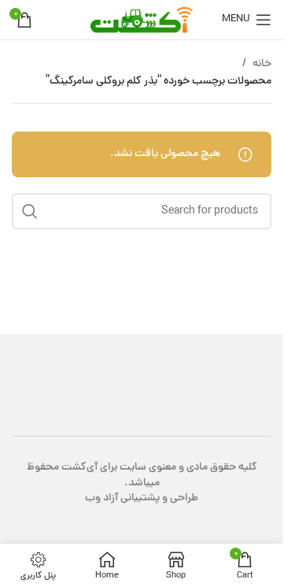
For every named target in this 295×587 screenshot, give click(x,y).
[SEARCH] (30, 211)
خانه (262, 64)
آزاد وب (101, 498)
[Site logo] (141, 21)
